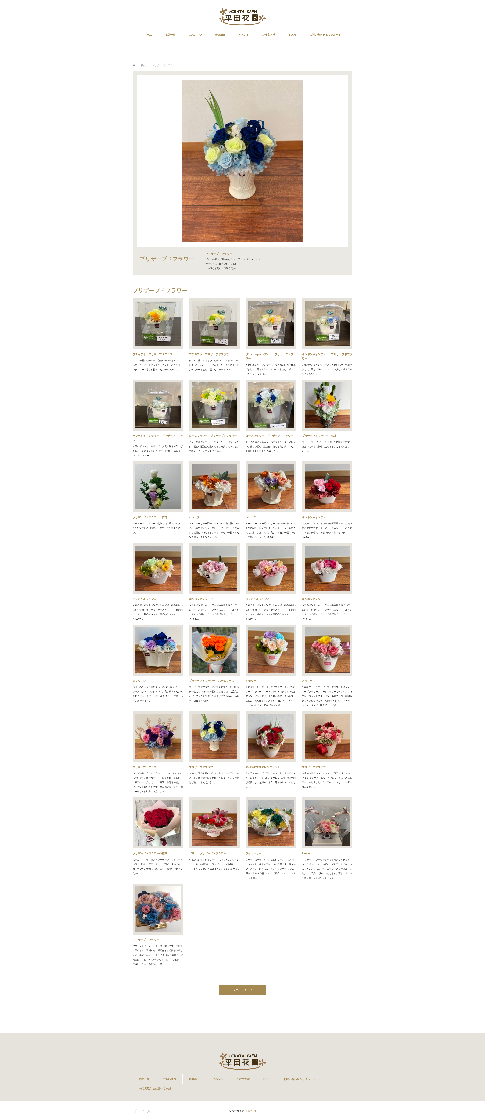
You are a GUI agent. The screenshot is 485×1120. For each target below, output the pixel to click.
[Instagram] (142, 1110)
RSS (148, 1110)
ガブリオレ (139, 680)
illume (306, 853)
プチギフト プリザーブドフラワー (154, 354)
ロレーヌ (194, 517)
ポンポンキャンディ (314, 517)
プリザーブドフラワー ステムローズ (211, 680)
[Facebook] (135, 1110)
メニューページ (242, 990)
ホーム (148, 34)
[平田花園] (242, 17)
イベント (244, 34)
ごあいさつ (195, 34)
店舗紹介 (220, 34)
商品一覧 (170, 34)
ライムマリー (253, 853)
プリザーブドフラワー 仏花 (319, 435)
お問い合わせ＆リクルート (325, 34)
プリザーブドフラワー (146, 767)
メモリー (251, 680)
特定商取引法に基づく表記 (155, 1088)
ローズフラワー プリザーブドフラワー (213, 435)
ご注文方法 (268, 34)
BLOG (292, 34)
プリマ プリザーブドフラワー (207, 853)
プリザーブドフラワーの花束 (150, 853)
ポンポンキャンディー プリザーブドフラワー (271, 356)
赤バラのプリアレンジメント (263, 767)
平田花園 (250, 1110)
